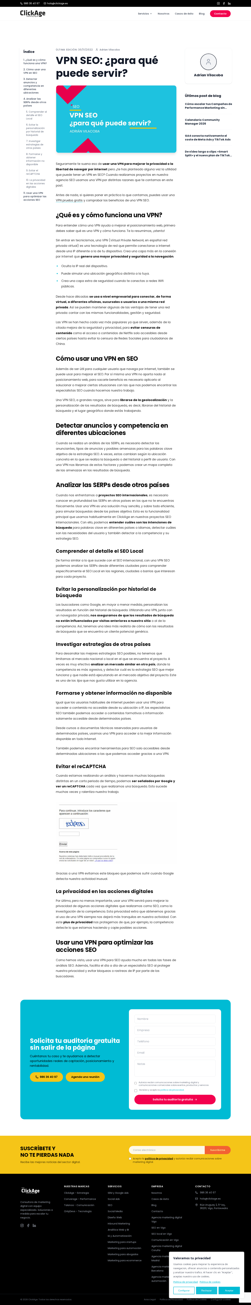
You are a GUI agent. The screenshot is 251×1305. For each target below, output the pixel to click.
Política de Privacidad (171, 1299)
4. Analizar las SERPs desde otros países (34, 102)
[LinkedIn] (229, 3)
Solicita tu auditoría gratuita (173, 1099)
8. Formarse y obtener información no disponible (35, 159)
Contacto (220, 13)
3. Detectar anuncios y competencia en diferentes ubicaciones (33, 85)
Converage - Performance (80, 1199)
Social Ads (114, 1199)
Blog (202, 13)
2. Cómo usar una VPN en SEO (34, 71)
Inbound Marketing (119, 1223)
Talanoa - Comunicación (79, 1205)
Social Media (115, 1211)
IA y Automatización (120, 1236)
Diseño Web (115, 1217)
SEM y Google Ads (118, 1193)
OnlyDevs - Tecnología (78, 1211)
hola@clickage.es (57, 3)
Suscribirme (217, 1150)
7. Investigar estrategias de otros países (34, 144)
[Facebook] (223, 3)
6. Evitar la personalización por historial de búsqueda (35, 130)
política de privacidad (172, 1089)
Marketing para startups (122, 1242)
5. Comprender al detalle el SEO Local (36, 115)
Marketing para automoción (124, 1248)
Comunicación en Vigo (165, 1240)
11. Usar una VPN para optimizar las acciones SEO (34, 196)
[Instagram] (218, 3)
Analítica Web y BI (118, 1229)
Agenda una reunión (85, 1077)
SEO (110, 1205)
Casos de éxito (184, 13)
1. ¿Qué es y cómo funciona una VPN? (35, 61)
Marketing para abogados (123, 1254)
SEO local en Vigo (161, 1234)
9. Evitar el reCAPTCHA (33, 172)
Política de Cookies (197, 1299)
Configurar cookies (221, 1299)
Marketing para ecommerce (125, 1260)
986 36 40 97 (32, 3)
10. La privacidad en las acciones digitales (35, 183)
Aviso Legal (150, 1299)
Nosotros (163, 13)
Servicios (143, 13)
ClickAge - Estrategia (76, 1193)
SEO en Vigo (158, 1227)
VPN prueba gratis (69, 200)
